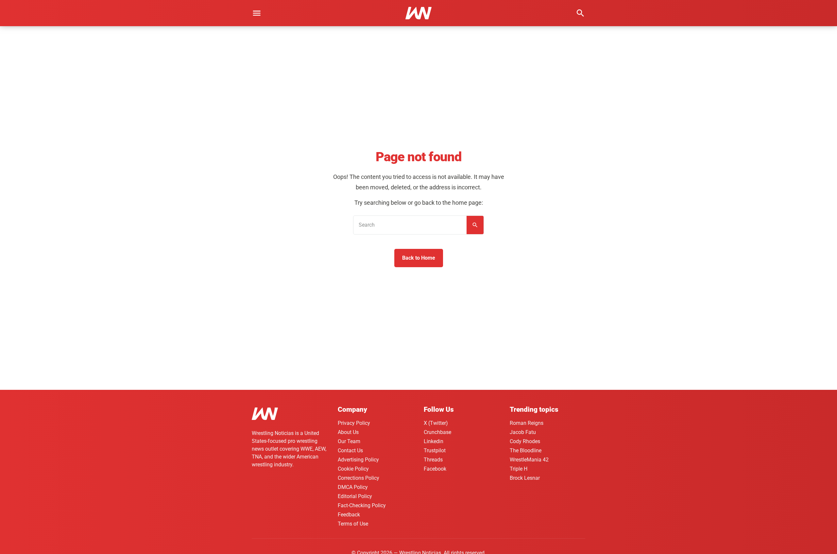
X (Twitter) (436, 423)
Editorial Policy (355, 496)
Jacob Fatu (523, 432)
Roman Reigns (526, 423)
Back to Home (418, 258)
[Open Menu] (257, 13)
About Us (348, 432)
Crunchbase (437, 432)
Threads (433, 460)
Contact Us (350, 450)
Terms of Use (353, 524)
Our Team (349, 441)
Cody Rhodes (525, 441)
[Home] (265, 415)
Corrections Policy (358, 478)
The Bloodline (525, 450)
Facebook (435, 469)
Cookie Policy (353, 469)
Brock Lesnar (525, 478)
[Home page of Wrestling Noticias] (418, 13)
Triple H (518, 469)
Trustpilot (435, 450)
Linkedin (433, 441)
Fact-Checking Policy (362, 505)
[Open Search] (580, 13)
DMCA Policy (353, 487)
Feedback (349, 514)
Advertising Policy (358, 460)
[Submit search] (475, 225)
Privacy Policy (354, 423)
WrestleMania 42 (529, 460)
